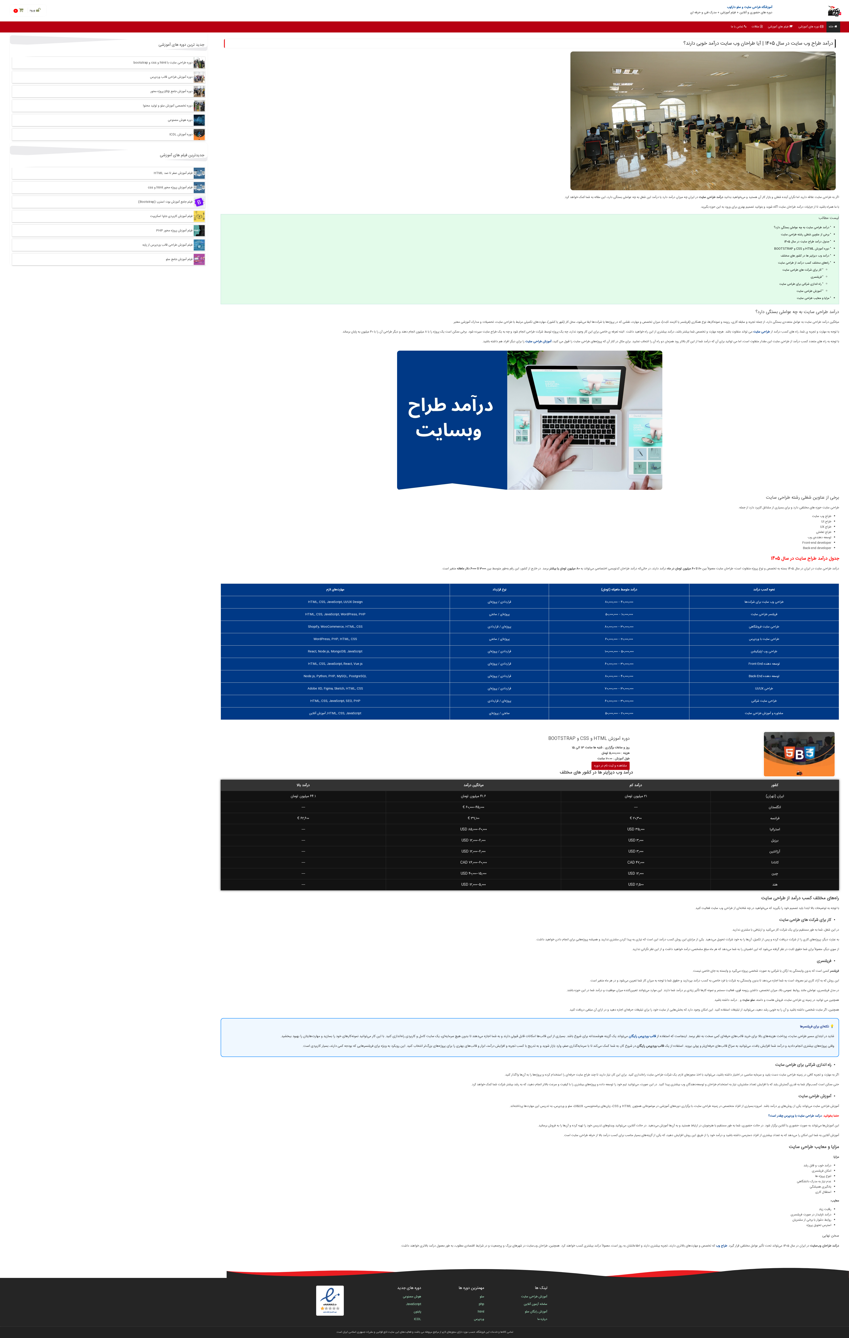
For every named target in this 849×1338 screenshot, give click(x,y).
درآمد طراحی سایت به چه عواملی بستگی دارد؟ (801, 227)
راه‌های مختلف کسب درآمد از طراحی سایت (803, 262)
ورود (32, 10)
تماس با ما (737, 26)
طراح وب (721, 1246)
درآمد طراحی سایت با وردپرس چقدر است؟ (795, 1116)
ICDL (417, 1319)
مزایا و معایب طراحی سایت (813, 298)
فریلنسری (816, 277)
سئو (482, 1296)
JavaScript (413, 1304)
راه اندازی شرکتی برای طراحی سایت (800, 284)
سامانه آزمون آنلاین (535, 1304)
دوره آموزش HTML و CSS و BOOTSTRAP (801, 248)
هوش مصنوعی (412, 1296)
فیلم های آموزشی (778, 26)
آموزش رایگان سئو (536, 1311)
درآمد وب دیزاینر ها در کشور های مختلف (805, 255)
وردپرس (479, 1319)
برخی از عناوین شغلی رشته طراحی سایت (805, 234)
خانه (831, 26)
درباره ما (542, 1319)
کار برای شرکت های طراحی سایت (802, 270)
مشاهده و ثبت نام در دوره (610, 765)
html (481, 1311)
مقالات (755, 26)
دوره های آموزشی (808, 26)
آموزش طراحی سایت (809, 291)
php (481, 1304)
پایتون (417, 1311)
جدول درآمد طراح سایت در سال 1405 (806, 241)
